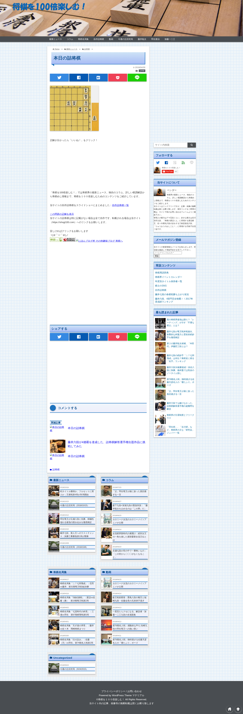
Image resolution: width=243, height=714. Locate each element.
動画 (111, 39)
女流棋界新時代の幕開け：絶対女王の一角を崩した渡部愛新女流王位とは (129, 536)
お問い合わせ (134, 691)
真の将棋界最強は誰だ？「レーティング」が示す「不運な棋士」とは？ (180, 322)
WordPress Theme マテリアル (128, 695)
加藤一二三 (170, 39)
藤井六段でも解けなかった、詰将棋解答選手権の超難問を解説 (180, 406)
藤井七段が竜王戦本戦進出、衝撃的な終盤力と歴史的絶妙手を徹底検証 (180, 334)
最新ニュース (55, 39)
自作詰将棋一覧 (120, 205)
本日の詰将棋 (76, 428)
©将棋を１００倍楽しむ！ (110, 699)
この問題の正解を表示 (62, 214)
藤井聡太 (142, 39)
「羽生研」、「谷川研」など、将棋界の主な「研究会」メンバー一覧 (180, 430)
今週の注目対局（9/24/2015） (74, 669)
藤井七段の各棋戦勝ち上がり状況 (172, 294)
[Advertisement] (98, 167)
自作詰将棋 (99, 39)
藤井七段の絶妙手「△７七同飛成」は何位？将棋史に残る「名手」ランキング (180, 358)
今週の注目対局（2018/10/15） (74, 505)
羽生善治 (155, 39)
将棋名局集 (83, 39)
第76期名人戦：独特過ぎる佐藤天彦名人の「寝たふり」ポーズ (180, 382)
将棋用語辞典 (162, 272)
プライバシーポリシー (113, 691)
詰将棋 (142, 71)
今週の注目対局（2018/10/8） (74, 547)
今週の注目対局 (125, 39)
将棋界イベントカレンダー (168, 277)
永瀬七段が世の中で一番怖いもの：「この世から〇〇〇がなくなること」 (129, 554)
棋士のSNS (161, 285)
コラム (70, 39)
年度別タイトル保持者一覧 (168, 281)
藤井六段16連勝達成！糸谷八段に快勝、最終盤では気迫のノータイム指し (180, 370)
